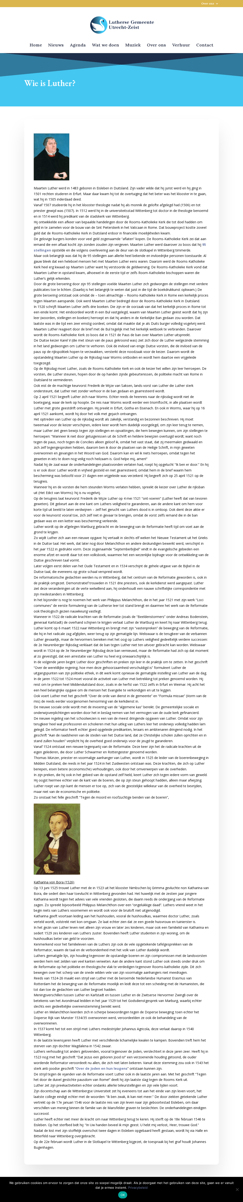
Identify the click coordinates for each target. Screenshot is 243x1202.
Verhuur (181, 45)
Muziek (133, 45)
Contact (204, 45)
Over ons (207, 3)
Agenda (78, 45)
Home (36, 45)
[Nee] (237, 1189)
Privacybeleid (138, 1187)
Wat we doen (105, 45)
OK (123, 1195)
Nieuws (56, 45)
